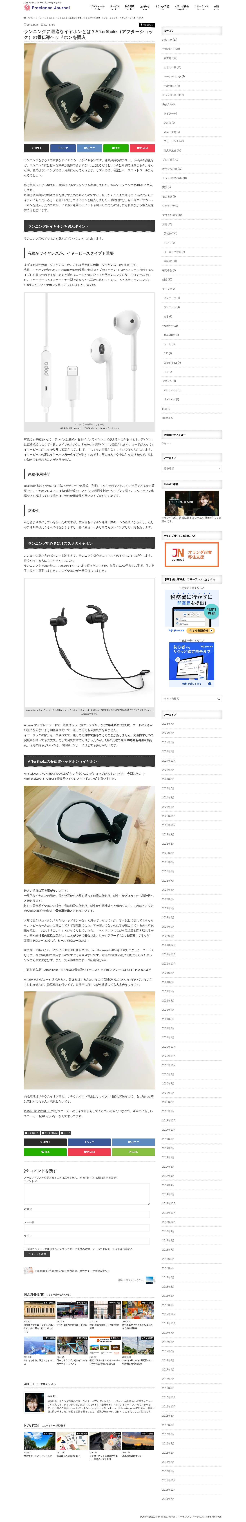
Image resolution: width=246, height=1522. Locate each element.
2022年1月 (168, 935)
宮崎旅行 (170, 260)
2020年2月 (168, 1101)
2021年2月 (168, 1028)
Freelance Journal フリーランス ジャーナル (179, 1516)
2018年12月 (169, 1203)
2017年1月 (168, 1387)
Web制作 (170, 325)
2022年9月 (168, 880)
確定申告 (169, 270)
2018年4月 (168, 1277)
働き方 (168, 104)
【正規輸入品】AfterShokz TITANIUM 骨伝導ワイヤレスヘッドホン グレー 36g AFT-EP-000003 (86, 969)
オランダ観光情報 (174, 178)
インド (169, 242)
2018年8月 (168, 1240)
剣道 (216, 7)
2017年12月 (169, 1314)
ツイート (167, 443)
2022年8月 (168, 889)
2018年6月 (168, 1258)
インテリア (172, 297)
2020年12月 (169, 1046)
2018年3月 (168, 1286)
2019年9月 (168, 1138)
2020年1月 (168, 1111)
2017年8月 (168, 1341)
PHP (168, 371)
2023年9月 (168, 834)
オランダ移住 (182, 7)
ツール (169, 344)
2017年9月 (168, 1332)
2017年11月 (169, 1323)
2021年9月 (168, 972)
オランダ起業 (172, 168)
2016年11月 (169, 1397)
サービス (114, 7)
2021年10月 (169, 963)
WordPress (172, 362)
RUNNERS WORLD (53, 773)
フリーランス (201, 7)
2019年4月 (168, 1185)
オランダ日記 (162, 7)
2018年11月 (169, 1212)
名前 (28, 1209)
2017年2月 (168, 1378)
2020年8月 (168, 1074)
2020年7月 (168, 1083)
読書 (168, 316)
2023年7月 (168, 852)
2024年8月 (168, 778)
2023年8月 (168, 843)
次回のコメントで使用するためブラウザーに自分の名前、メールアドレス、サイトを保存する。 (81, 1249)
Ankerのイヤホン (69, 565)
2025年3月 (168, 742)
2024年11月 (169, 760)
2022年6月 (168, 899)
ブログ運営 (170, 159)
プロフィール (97, 7)
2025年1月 (168, 751)
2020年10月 (169, 1065)
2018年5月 (168, 1268)
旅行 (167, 224)
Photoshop (172, 390)
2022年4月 (168, 917)
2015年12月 (169, 1480)
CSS (168, 353)
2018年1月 (168, 1305)
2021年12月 (169, 945)
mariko (52, 1395)
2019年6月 (168, 1166)
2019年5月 (168, 1175)
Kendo (167, 417)
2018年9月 (168, 1231)
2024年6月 (168, 788)
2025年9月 (168, 732)
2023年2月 (168, 862)
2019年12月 (169, 1120)
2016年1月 (168, 1471)
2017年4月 (168, 1369)
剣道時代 (170, 58)
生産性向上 (172, 85)
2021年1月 (168, 1037)
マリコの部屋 (172, 214)
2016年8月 (168, 1415)
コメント (30, 1181)
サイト (28, 1235)
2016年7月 (168, 1424)
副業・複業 (172, 131)
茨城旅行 (170, 233)
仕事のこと (171, 48)
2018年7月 (168, 1249)
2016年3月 (168, 1452)
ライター (170, 113)
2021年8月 (168, 982)
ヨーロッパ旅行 (174, 251)
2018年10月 (169, 1221)
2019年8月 (168, 1148)
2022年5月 (168, 908)
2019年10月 (169, 1129)
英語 (166, 187)
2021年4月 (168, 1009)
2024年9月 (168, 769)
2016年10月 (169, 1406)
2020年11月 (169, 1055)
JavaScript (171, 334)
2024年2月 (168, 797)
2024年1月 (168, 806)
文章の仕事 (172, 67)
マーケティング (174, 76)
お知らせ (144, 7)
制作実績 (129, 7)
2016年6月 (168, 1434)
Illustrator (171, 399)
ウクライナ (170, 205)
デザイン (169, 380)
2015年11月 (169, 1489)
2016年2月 (168, 1461)
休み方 (169, 122)
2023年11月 (169, 815)
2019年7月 (168, 1157)
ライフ (67, 1132)
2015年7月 (168, 1498)
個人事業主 (172, 150)
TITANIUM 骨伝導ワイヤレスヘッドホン (67, 778)
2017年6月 (168, 1351)
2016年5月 (168, 1443)
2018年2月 (168, 1295)
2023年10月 (169, 825)
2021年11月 (169, 954)
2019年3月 (168, 1194)
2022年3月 (168, 926)
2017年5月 (168, 1360)
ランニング (33, 1132)
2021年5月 (168, 1000)
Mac (166, 408)
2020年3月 (168, 1092)
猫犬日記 (169, 196)
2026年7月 (168, 723)
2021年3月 (168, 1019)
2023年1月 (168, 871)
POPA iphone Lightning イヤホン (100, 428)
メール (29, 1222)
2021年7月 (168, 991)
